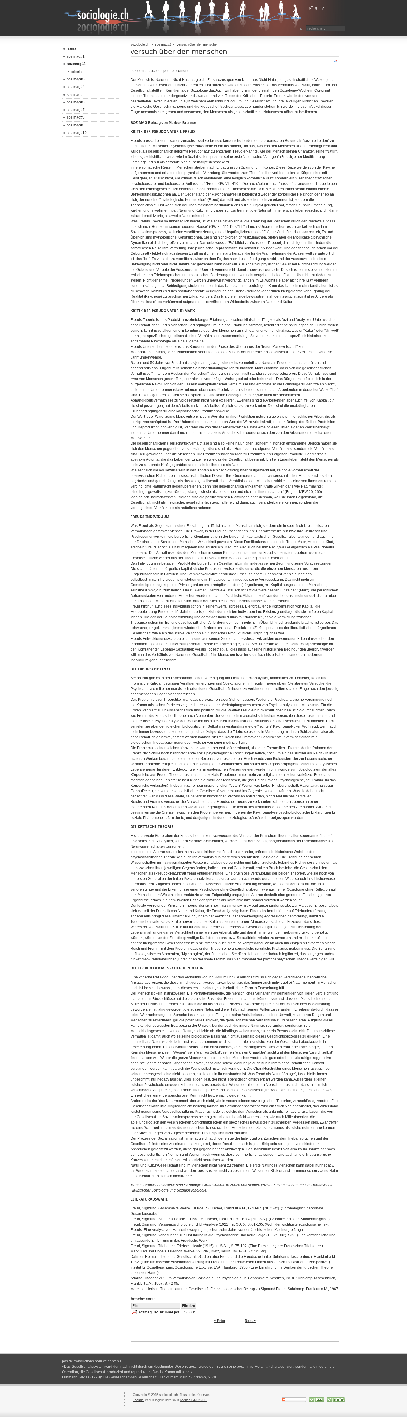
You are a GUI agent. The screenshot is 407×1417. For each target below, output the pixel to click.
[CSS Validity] (317, 1401)
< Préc (219, 1321)
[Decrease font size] (321, 8)
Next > (250, 1321)
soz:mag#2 (163, 44)
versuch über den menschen (179, 51)
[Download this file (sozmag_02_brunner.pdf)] (135, 1312)
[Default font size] (316, 8)
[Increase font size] (310, 8)
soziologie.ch (140, 44)
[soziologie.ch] (182, 18)
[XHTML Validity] (336, 1401)
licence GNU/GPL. (193, 1400)
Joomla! (138, 1400)
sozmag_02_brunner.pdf (158, 1312)
